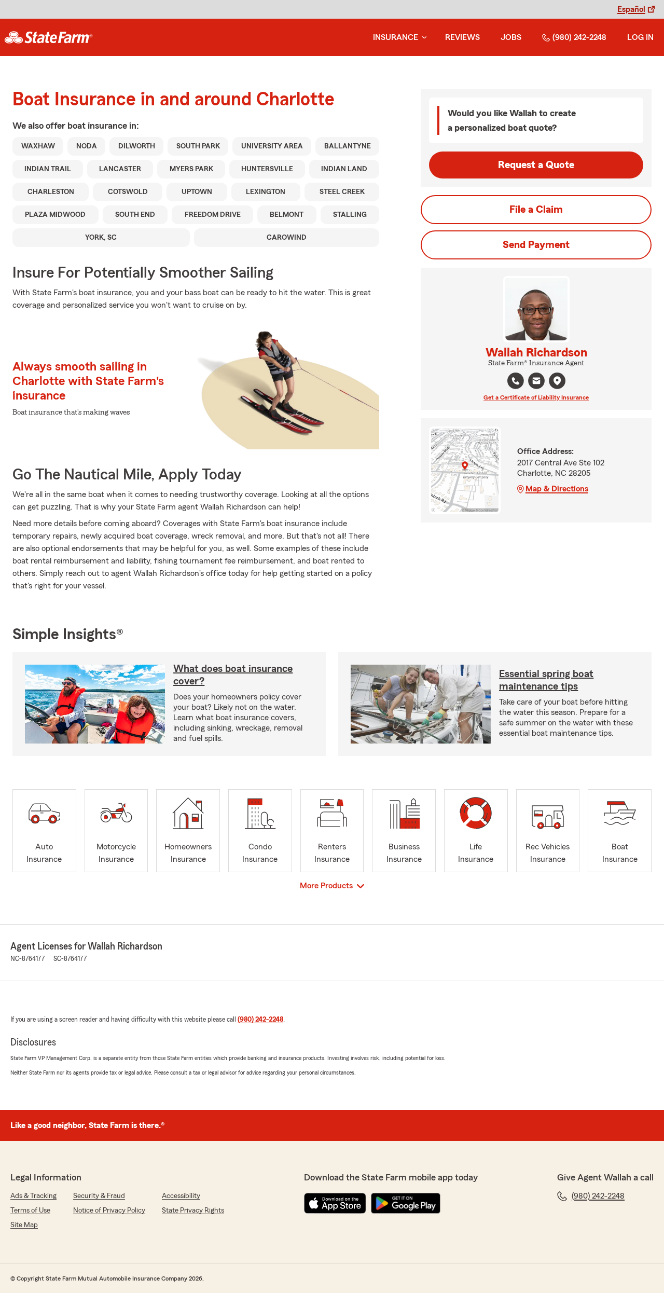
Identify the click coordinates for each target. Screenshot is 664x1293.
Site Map (24, 1225)
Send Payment (536, 245)
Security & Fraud (99, 1196)
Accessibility (181, 1196)
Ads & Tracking (33, 1196)
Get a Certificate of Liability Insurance (536, 397)
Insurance (395, 37)
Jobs (511, 37)
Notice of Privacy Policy (109, 1210)
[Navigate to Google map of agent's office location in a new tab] (557, 381)
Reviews (462, 37)
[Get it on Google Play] (405, 1203)
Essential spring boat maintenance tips (546, 680)
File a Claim (536, 209)
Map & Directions (556, 489)
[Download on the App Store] (335, 1203)
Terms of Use (30, 1210)
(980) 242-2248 (579, 37)
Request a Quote (536, 165)
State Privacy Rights (193, 1210)
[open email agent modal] (536, 382)
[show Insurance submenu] (422, 37)
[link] (48, 37)
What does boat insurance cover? (233, 675)
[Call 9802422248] (515, 381)
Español (631, 9)
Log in (640, 37)
